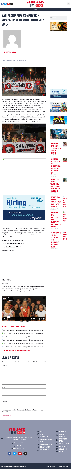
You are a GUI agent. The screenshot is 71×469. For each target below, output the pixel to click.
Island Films (15, 327)
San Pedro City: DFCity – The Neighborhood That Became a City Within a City (55, 166)
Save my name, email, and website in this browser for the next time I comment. (23, 410)
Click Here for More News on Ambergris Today (16, 350)
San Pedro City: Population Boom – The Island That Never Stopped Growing (55, 219)
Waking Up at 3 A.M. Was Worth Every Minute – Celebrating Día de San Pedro (55, 240)
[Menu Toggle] (35, 9)
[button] (68, 4)
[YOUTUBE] (8, 4)
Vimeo (23, 327)
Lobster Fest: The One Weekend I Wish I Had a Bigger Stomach (55, 202)
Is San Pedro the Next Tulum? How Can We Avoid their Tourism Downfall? (55, 185)
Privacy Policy (50, 466)
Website (4, 401)
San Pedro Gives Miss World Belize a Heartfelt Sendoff (55, 148)
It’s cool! (4, 327)
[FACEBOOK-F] (2, 4)
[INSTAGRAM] (11, 4)
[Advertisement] (23, 265)
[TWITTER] (5, 4)
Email (4, 394)
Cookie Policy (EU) (63, 466)
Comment (5, 365)
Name (4, 387)
